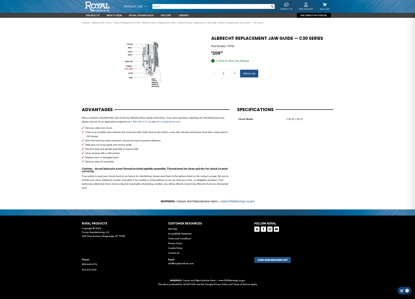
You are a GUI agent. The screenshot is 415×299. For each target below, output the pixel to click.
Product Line (133, 6)
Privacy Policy (175, 243)
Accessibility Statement (180, 233)
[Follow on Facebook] (263, 229)
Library (183, 15)
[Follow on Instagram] (270, 229)
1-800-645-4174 (139, 121)
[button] (272, 6)
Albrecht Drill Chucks (102, 23)
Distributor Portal (313, 15)
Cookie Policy (175, 248)
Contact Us (173, 253)
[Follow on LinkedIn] (257, 229)
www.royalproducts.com (168, 121)
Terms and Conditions (179, 238)
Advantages (97, 110)
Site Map (172, 228)
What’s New (114, 15)
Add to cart (249, 73)
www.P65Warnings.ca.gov (238, 201)
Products (93, 15)
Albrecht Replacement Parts (127, 23)
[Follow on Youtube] (276, 229)
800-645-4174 (89, 264)
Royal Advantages (141, 15)
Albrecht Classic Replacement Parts (159, 23)
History (166, 15)
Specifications (255, 110)
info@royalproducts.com (181, 263)
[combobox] (213, 6)
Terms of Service (241, 284)
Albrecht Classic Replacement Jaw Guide (197, 23)
